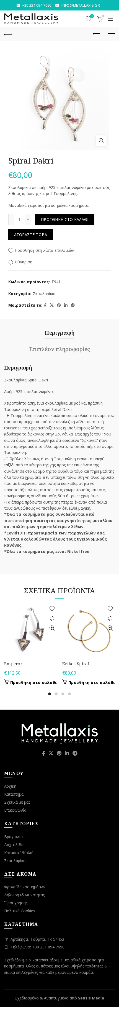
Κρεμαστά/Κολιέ (18, 852)
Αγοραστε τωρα (30, 234)
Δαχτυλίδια (14, 844)
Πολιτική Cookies (19, 910)
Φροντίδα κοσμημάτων (24, 886)
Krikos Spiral (75, 663)
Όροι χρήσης (15, 902)
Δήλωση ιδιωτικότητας (24, 894)
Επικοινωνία (15, 810)
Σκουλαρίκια (44, 293)
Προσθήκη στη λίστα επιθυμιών (44, 250)
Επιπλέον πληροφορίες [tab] (59, 349)
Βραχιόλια (13, 836)
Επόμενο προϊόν (111, 33)
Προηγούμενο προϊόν (97, 33)
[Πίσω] (8, 33)
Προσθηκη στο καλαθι (65, 219)
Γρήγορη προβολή (52, 628)
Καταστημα (14, 794)
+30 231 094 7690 (36, 5)
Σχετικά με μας (17, 802)
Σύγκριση (23, 261)
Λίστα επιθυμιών (92, 16)
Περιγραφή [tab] (59, 332)
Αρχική (10, 786)
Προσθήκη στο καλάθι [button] (33, 682)
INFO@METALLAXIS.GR (80, 5)
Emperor (13, 663)
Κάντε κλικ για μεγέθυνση (101, 140)
